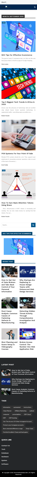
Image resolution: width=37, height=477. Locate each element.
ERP (4, 418)
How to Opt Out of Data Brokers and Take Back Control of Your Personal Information (23, 372)
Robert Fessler (5, 116)
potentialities (17, 414)
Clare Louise (4, 64)
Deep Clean (29, 428)
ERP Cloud (27, 414)
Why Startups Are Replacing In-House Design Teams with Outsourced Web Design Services (23, 382)
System (4, 460)
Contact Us (5, 446)
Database (5, 453)
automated (17, 407)
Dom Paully (4, 165)
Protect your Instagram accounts (13, 425)
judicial (32, 411)
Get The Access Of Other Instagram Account (17, 421)
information (6, 407)
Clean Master (7, 411)
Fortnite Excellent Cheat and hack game (15, 432)
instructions (27, 407)
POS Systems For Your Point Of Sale (17, 153)
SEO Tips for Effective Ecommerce (16, 55)
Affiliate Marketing (20, 411)
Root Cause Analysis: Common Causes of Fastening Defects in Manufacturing (23, 391)
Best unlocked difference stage (13, 428)
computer (6, 414)
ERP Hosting (13, 418)
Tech (3, 22)
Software (4, 464)
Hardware (5, 457)
